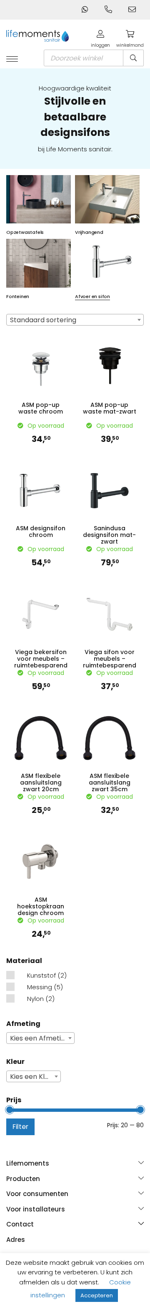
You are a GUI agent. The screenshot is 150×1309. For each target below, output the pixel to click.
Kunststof (41, 975)
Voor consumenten (37, 1193)
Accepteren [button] (96, 1295)
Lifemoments (27, 1163)
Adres (15, 1239)
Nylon (35, 998)
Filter (20, 1126)
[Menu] (12, 60)
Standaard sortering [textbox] (43, 320)
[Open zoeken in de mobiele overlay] (94, 58)
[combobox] (75, 320)
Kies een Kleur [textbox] (32, 1076)
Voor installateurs (35, 1209)
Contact (20, 1224)
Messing (39, 987)
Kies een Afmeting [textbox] (39, 1038)
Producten (23, 1178)
